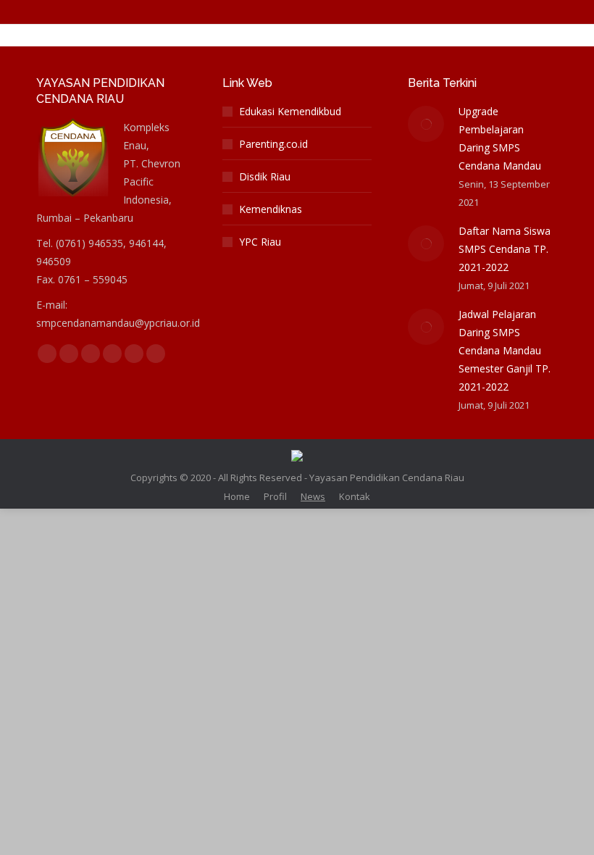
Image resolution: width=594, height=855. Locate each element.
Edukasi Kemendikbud (290, 111)
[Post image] (426, 124)
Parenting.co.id (273, 144)
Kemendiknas (270, 209)
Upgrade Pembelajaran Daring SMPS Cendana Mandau (500, 138)
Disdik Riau (264, 176)
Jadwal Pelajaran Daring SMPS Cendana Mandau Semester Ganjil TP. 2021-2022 (505, 350)
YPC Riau (260, 242)
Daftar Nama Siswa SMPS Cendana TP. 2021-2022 (505, 249)
